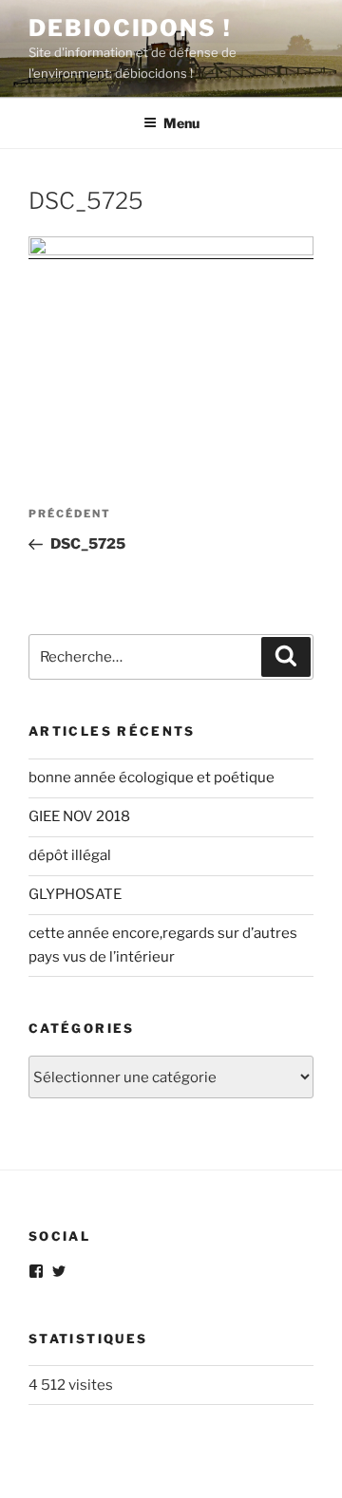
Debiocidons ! (130, 28)
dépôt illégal (69, 855)
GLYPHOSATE (75, 894)
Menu (181, 123)
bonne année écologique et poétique (151, 777)
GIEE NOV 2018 (79, 816)
